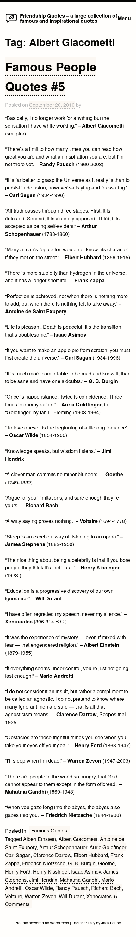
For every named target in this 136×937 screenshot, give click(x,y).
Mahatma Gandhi (79, 879)
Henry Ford (17, 871)
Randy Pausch (72, 888)
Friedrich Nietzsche (43, 863)
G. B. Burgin (82, 863)
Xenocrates (99, 896)
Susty (90, 922)
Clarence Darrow (52, 855)
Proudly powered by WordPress (42, 922)
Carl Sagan (18, 855)
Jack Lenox (111, 922)
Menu (124, 18)
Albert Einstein (39, 839)
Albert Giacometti (78, 839)
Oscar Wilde (39, 888)
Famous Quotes (49, 830)
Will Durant (71, 896)
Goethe (106, 863)
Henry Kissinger (51, 871)
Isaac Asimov (86, 871)
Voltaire (13, 896)
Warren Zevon (40, 896)
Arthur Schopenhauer (63, 847)
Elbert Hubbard (91, 855)
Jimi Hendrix (43, 879)
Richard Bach (106, 888)
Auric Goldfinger (108, 847)
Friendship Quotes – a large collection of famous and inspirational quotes (68, 18)
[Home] (11, 22)
